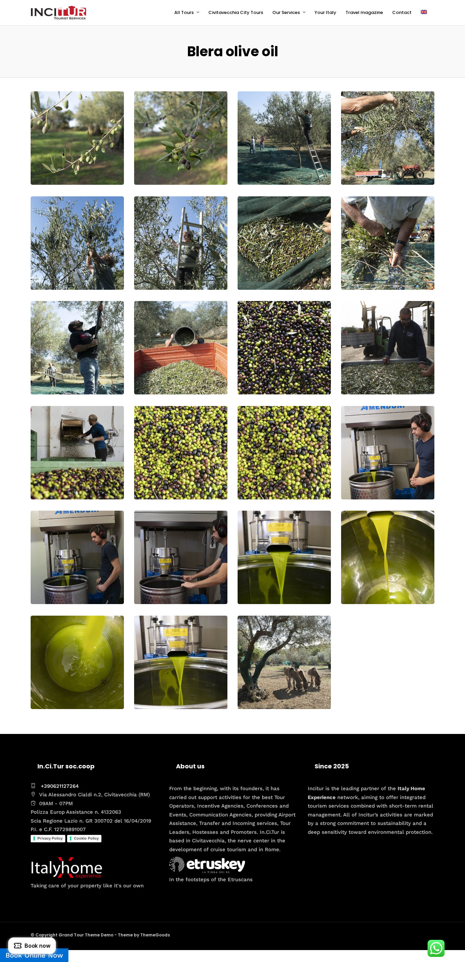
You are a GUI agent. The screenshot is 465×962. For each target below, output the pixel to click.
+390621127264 (60, 786)
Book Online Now (34, 955)
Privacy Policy (50, 838)
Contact (402, 12)
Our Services (286, 12)
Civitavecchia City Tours (235, 12)
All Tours (184, 12)
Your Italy (325, 12)
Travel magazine (364, 12)
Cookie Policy (86, 838)
